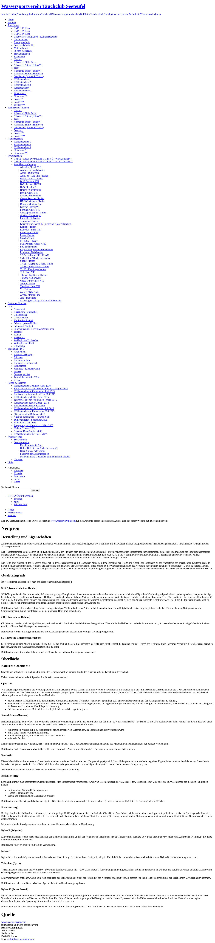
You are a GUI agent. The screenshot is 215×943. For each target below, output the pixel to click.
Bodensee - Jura (22, 360)
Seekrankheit (20, 439)
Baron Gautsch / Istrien (31, 178)
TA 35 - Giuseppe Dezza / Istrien (36, 263)
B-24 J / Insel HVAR (30, 184)
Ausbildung (22, 14)
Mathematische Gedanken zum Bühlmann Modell (45, 456)
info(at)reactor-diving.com (21, 939)
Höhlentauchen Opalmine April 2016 (32, 385)
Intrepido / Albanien (30, 218)
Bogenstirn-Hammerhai (25, 312)
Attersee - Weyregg (23, 354)
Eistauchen (19, 56)
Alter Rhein (19, 351)
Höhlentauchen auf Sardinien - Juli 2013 (34, 408)
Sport (16, 501)
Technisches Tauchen (39, 14)
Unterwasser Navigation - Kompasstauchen (35, 36)
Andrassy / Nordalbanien (32, 170)
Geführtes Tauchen (89, 14)
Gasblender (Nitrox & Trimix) (29, 76)
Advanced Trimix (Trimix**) (28, 73)
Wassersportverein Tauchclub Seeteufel (43, 6)
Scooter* (18, 99)
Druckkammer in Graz (31, 445)
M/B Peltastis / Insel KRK (33, 243)
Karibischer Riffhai (23, 320)
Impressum (19, 476)
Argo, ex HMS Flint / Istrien (34, 175)
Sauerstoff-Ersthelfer (24, 45)
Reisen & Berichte (131, 14)
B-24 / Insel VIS (28, 187)
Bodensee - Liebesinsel (25, 363)
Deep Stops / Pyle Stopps (32, 451)
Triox (16, 68)
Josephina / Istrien (29, 221)
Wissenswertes (147, 14)
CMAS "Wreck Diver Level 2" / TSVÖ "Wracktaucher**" (43, 161)
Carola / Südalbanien (30, 195)
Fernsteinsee (20, 365)
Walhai (17, 334)
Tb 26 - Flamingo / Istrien (33, 269)
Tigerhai (18, 331)
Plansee (17, 371)
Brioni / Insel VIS (29, 192)
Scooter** (19, 102)
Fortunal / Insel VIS (30, 209)
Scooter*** (19, 104)
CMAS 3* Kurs (22, 33)
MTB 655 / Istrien (29, 241)
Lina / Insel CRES (29, 232)
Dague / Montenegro (30, 204)
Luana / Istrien (27, 235)
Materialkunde (21, 48)
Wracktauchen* (21, 87)
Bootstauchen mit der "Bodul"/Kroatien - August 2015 (41, 388)
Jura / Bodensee (28, 297)
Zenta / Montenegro (30, 295)
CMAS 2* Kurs (22, 31)
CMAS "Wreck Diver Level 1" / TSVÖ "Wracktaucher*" (42, 158)
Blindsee (18, 357)
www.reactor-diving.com (63, 520)
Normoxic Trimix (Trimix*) (27, 70)
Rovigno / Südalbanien (31, 252)
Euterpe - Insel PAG (30, 207)
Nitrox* (18, 59)
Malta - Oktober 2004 (24, 428)
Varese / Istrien (27, 283)
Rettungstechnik (22, 42)
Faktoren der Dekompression (34, 453)
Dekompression (21, 442)
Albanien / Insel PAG (31, 167)
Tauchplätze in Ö (112, 14)
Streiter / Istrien (27, 260)
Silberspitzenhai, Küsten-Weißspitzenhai (34, 329)
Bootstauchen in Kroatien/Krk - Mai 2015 (34, 394)
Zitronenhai (19, 346)
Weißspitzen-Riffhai (24, 343)
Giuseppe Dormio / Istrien (33, 212)
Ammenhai (19, 309)
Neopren (18, 459)
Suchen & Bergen (23, 50)
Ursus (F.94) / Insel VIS (32, 280)
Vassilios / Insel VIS (30, 286)
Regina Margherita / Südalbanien (36, 249)
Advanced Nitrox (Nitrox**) (28, 65)
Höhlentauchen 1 (22, 79)
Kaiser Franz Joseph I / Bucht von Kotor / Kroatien (45, 224)
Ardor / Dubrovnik (29, 173)
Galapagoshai (20, 314)
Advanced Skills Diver (25, 62)
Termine (12, 14)
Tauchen (18, 498)
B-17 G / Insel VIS (29, 181)
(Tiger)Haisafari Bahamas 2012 (29, 414)
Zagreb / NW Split (29, 292)
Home (17, 481)
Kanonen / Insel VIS (30, 229)
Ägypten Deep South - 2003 (28, 431)
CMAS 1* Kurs (22, 28)
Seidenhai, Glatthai (23, 326)
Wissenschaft (20, 504)
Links (158, 14)
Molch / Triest (27, 238)
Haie (101, 14)
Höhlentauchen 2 (22, 82)
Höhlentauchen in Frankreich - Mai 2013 (34, 411)
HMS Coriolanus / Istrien (32, 201)
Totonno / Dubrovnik (30, 277)
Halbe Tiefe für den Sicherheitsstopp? (38, 448)
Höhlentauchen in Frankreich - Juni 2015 (34, 391)
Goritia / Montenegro (30, 215)
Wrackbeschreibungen (25, 164)
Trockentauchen (22, 53)
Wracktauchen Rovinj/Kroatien (29, 405)
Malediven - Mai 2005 (25, 422)
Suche (17, 479)
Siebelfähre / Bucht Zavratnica (35, 258)
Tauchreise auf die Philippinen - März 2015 (35, 400)
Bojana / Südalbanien (30, 190)
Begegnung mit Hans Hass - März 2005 (33, 425)
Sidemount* (20, 93)
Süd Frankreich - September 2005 (30, 419)
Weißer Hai (19, 337)
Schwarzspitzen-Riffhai (25, 323)
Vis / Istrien (25, 289)
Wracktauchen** (22, 90)
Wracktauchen (73, 14)
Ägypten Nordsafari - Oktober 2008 (32, 417)
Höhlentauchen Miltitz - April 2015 (31, 397)
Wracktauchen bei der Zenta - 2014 (31, 402)
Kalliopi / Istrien (28, 226)
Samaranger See (22, 374)
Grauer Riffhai (21, 317)
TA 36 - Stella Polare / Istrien (34, 266)
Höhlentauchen (57, 14)
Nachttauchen (21, 39)
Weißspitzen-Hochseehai (26, 340)
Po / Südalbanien (28, 246)
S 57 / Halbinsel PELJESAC (34, 255)
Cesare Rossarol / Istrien (32, 198)
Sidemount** (20, 96)
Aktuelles (18, 470)
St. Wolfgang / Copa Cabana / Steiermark (40, 300)
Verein (4, 14)
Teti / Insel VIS (27, 272)
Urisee (17, 380)
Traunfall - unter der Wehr (27, 377)
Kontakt (18, 473)
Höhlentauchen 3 (22, 85)
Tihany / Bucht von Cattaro (33, 275)
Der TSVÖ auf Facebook (20, 496)
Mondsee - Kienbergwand (27, 368)
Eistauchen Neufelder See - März (30, 434)
